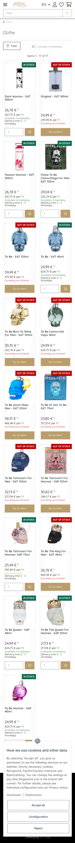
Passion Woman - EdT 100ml (19, 176)
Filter (14, 46)
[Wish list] (61, 5)
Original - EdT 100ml (54, 96)
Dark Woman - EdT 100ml (18, 98)
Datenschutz (33, 794)
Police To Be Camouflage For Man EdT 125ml (55, 178)
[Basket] (68, 5)
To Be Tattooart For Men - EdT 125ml (18, 479)
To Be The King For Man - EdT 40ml (53, 553)
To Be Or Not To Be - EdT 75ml (54, 406)
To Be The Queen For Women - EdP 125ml (55, 631)
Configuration (38, 816)
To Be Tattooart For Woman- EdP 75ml (18, 553)
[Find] (67, 13)
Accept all (38, 805)
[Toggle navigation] (5, 4)
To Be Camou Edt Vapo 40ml (52, 333)
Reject (38, 828)
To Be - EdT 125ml (17, 256)
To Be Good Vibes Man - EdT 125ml (16, 406)
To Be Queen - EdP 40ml (17, 631)
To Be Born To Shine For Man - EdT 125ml (18, 333)
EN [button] (44, 4)
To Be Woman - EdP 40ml (18, 710)
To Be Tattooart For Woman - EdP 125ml (54, 479)
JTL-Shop (45, 837)
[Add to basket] (29, 132)
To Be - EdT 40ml (52, 256)
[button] (55, 5)
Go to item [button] (55, 132)
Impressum (14, 794)
